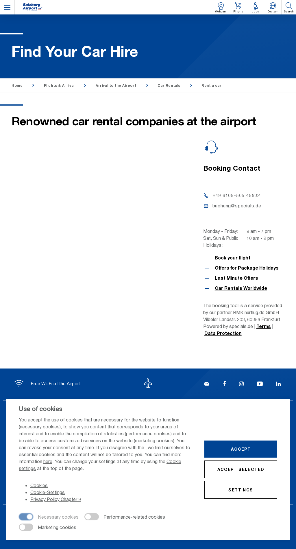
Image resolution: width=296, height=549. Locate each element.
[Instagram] (241, 384)
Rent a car (211, 85)
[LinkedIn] (278, 384)
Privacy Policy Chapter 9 (55, 499)
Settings (240, 489)
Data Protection (223, 333)
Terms (263, 326)
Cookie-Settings (47, 492)
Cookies (39, 485)
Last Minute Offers (236, 278)
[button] (7, 7)
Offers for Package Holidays (247, 267)
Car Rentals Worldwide (241, 288)
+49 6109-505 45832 (236, 195)
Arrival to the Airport (116, 85)
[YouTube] (259, 384)
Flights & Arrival (59, 85)
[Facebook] (224, 384)
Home (17, 85)
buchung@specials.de (236, 205)
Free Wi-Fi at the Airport (55, 383)
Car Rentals (169, 85)
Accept (241, 449)
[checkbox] (49, 517)
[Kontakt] (206, 384)
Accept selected (240, 469)
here (47, 461)
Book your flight (232, 257)
